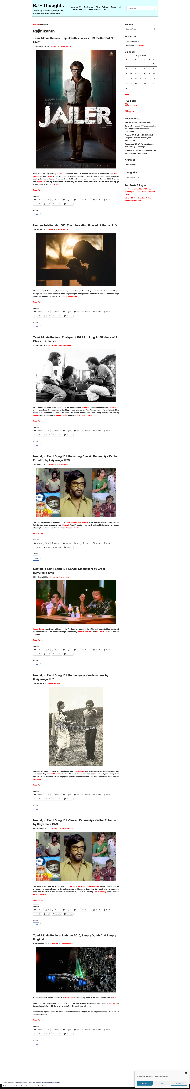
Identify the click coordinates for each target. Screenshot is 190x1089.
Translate (142, 45)
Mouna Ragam (61, 415)
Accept (144, 1083)
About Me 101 (76, 7)
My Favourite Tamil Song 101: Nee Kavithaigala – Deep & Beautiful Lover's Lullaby (140, 191)
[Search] (154, 8)
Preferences (178, 1083)
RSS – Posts (132, 105)
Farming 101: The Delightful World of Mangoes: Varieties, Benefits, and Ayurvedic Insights (139, 137)
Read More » (38, 190)
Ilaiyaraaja (65, 525)
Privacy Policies (102, 7)
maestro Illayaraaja (53, 774)
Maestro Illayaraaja (85, 632)
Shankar (112, 1003)
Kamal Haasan (38, 629)
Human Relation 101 (62, 229)
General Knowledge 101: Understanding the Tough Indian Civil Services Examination (140, 128)
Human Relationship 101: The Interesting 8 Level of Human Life (75, 225)
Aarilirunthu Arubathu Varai (77, 522)
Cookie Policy (42, 1086)
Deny (162, 1083)
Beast (61, 174)
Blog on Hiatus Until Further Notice (138, 122)
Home (36, 24)
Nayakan (36, 415)
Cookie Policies (116, 7)
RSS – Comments (134, 112)
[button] (186, 1073)
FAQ (105, 9)
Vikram (49, 176)
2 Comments (54, 943)
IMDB (58, 184)
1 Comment (53, 46)
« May (127, 94)
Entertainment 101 (66, 46)
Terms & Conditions (78, 9)
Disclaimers (88, 7)
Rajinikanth (41, 182)
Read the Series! (95, 9)
